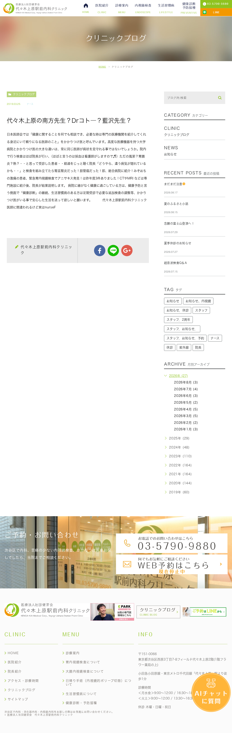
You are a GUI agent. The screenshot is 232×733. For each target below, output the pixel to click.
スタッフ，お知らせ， (182, 328)
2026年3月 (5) (186, 415)
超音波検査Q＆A (175, 262)
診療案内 (73, 653)
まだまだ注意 (173, 184)
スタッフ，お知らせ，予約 (185, 338)
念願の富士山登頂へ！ (179, 223)
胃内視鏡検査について (83, 662)
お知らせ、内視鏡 (198, 301)
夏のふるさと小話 (176, 203)
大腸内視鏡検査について (85, 671)
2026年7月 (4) (186, 389)
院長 (198, 347)
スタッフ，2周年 (178, 319)
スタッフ (201, 310)
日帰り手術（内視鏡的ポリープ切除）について (99, 682)
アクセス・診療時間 (23, 680)
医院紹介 (15, 662)
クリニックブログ (24, 94)
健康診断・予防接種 (81, 702)
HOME (102, 66)
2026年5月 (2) (186, 402)
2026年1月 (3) (186, 429)
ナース (30, 104)
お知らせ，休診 (178, 310)
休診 (170, 347)
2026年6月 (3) (186, 395)
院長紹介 (15, 671)
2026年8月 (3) (186, 382)
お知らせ (173, 301)
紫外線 (184, 347)
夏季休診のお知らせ (177, 243)
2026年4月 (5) (186, 409)
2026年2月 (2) (186, 422)
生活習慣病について (81, 693)
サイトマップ (18, 699)
